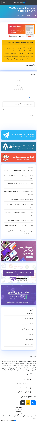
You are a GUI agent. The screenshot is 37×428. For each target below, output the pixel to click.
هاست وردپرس (9, 420)
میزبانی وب (26, 380)
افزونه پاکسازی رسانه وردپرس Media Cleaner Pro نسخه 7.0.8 (18, 221)
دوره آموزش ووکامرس (28, 319)
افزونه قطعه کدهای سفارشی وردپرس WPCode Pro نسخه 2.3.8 (18, 226)
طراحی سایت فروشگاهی (27, 329)
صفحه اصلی (18, 407)
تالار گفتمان (18, 409)
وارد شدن (32, 97)
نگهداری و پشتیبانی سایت (22, 392)
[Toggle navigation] (3, 2)
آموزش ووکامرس (29, 313)
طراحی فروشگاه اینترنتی (23, 384)
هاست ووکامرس (29, 339)
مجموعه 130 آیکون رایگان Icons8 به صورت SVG (22, 199)
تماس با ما (19, 414)
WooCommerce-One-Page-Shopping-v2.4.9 (22, 9)
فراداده (3, 420)
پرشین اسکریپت (18, 3)
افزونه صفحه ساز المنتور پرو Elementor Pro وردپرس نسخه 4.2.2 (18, 171)
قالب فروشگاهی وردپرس (27, 324)
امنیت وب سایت (25, 388)
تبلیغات (18, 412)
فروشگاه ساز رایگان (29, 344)
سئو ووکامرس (30, 334)
